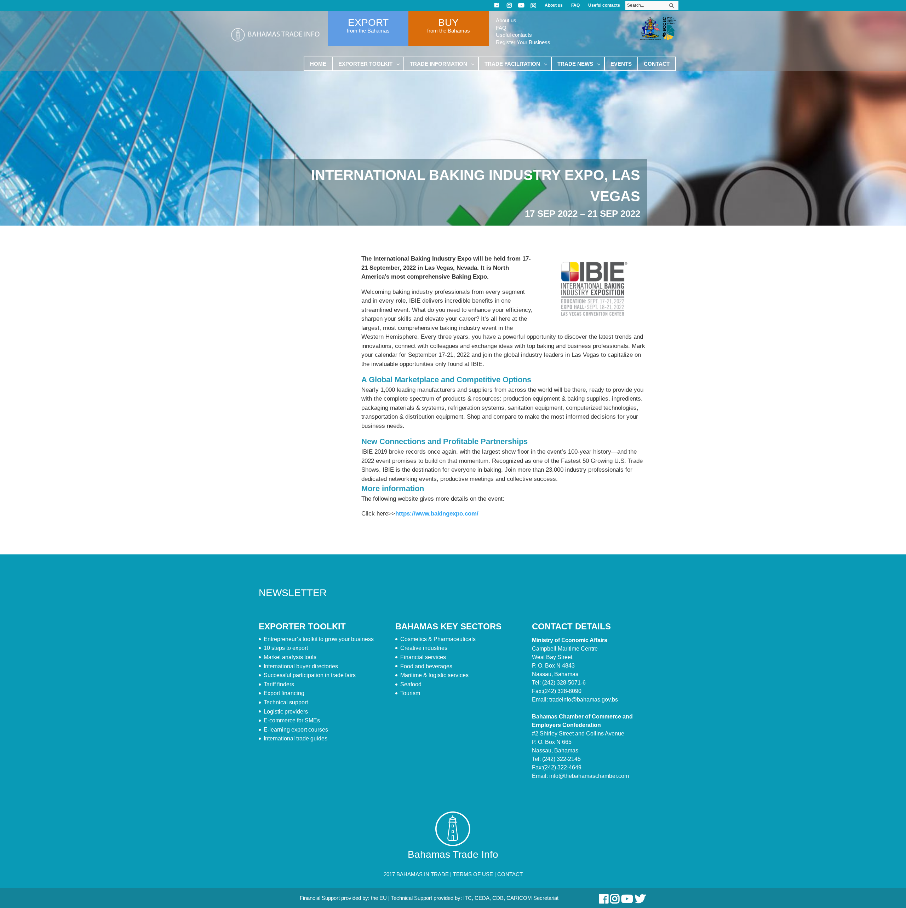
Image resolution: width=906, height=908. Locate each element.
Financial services (423, 657)
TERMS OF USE (473, 874)
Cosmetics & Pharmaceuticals (438, 639)
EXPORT (368, 22)
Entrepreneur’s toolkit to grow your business (319, 639)
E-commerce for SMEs (292, 720)
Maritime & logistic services (434, 675)
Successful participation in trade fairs (310, 675)
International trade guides (295, 738)
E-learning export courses (296, 730)
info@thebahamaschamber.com (589, 776)
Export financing (284, 693)
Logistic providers (286, 712)
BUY (448, 22)
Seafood (411, 684)
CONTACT (510, 874)
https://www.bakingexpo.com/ (436, 513)
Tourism (410, 693)
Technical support (286, 702)
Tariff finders (279, 684)
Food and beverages (426, 666)
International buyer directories (301, 666)
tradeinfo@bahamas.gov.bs (583, 700)
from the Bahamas (368, 31)
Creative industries (423, 648)
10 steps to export (286, 648)
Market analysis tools (290, 657)
